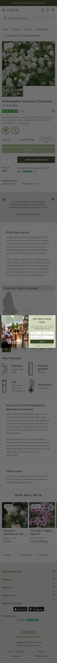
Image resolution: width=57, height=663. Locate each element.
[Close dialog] (54, 317)
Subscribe (42, 341)
